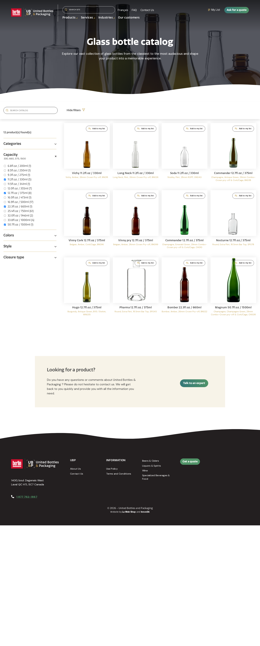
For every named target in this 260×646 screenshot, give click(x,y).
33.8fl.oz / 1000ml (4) (21, 220)
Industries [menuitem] (105, 17)
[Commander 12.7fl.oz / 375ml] (233, 155)
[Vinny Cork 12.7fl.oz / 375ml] (86, 222)
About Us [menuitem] (75, 468)
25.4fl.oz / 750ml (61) (21, 211)
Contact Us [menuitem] (147, 10)
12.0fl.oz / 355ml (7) (20, 188)
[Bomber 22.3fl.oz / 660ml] (184, 289)
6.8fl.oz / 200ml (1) (19, 166)
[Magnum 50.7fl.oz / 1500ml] (233, 289)
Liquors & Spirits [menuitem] (151, 465)
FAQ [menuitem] (134, 10)
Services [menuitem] (87, 17)
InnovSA (145, 512)
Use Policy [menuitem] (112, 468)
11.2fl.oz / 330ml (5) (19, 179)
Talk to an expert (194, 383)
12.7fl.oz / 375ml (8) (19, 193)
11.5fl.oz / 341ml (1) (19, 184)
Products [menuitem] (69, 17)
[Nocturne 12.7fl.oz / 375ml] (233, 222)
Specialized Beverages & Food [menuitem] (156, 477)
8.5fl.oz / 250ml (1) (19, 170)
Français (123, 10)
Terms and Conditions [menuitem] (118, 473)
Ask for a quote (236, 10)
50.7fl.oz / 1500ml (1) (20, 224)
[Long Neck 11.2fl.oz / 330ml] (135, 155)
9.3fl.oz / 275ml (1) (19, 175)
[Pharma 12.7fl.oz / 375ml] (135, 289)
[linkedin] (229, 463)
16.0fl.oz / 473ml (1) (19, 197)
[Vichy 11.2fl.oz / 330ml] (86, 155)
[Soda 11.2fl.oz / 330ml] (184, 155)
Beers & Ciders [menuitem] (150, 460)
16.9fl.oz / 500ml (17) (20, 202)
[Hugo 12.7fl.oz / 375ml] (86, 289)
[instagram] (235, 463)
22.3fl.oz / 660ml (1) (20, 206)
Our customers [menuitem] (128, 17)
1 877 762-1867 (26, 497)
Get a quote (190, 461)
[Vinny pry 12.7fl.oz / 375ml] (135, 222)
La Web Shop (129, 512)
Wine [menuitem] (145, 470)
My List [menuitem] (215, 9)
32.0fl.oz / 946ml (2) (20, 215)
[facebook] (222, 463)
